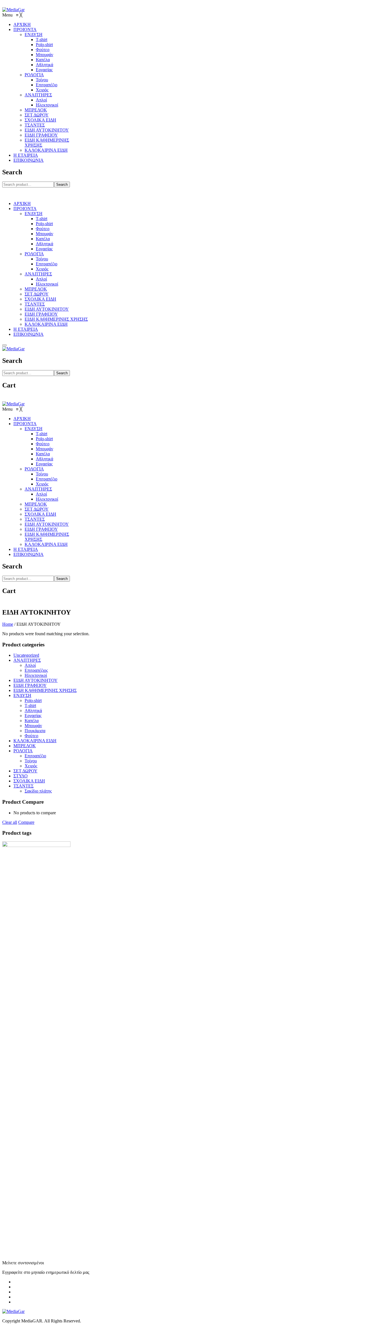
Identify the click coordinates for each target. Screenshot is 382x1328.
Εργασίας (44, 248)
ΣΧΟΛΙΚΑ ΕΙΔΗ (40, 299)
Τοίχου (42, 258)
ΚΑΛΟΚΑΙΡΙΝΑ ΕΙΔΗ (46, 324)
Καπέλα (43, 238)
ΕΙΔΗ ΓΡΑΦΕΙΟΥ (41, 314)
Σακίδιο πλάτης (38, 791)
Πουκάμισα (35, 730)
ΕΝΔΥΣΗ (34, 213)
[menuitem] (22, 24)
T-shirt (41, 218)
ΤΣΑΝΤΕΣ (35, 304)
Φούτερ (42, 228)
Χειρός (42, 268)
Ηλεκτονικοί (47, 284)
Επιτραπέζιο (46, 263)
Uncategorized (26, 655)
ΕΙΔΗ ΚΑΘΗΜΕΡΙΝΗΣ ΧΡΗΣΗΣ (56, 319)
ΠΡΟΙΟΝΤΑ (25, 208)
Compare (26, 822)
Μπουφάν (44, 233)
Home (7, 624)
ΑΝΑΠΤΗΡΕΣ (38, 274)
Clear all (9, 822)
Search (62, 184)
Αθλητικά (44, 243)
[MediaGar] (13, 9)
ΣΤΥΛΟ (20, 776)
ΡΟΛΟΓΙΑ (34, 253)
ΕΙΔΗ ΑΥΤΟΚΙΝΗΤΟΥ (47, 309)
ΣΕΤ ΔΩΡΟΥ (37, 294)
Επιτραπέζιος (36, 670)
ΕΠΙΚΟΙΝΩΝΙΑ (28, 334)
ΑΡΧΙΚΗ (22, 203)
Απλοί (41, 279)
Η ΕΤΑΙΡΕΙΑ (25, 329)
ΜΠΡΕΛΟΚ (36, 289)
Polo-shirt (44, 223)
